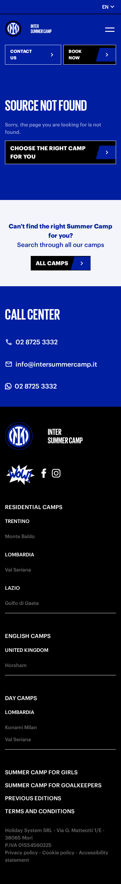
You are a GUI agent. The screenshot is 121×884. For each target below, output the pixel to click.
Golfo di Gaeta (22, 603)
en (109, 7)
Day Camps (21, 698)
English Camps (28, 636)
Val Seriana (18, 570)
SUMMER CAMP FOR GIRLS (41, 772)
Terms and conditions (39, 811)
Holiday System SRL (28, 830)
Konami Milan (21, 727)
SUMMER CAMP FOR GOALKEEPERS (53, 785)
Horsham (16, 665)
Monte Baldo (20, 536)
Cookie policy (58, 852)
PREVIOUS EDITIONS (33, 798)
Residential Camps (33, 507)
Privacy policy (21, 852)
